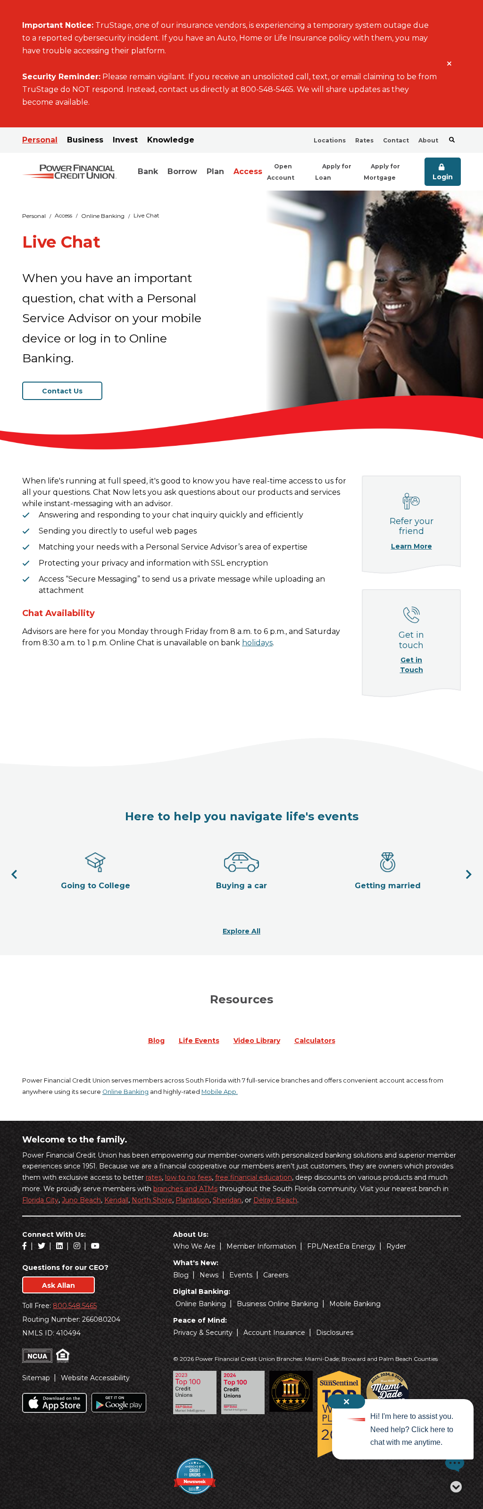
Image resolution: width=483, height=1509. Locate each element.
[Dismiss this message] (449, 64)
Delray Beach (275, 1200)
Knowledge (170, 139)
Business (85, 139)
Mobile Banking (355, 1304)
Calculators (314, 1040)
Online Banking (103, 215)
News (209, 1275)
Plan (215, 171)
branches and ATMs (185, 1188)
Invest (125, 139)
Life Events (199, 1040)
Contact (396, 140)
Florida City (40, 1200)
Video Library (256, 1040)
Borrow (182, 171)
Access (247, 171)
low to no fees (188, 1177)
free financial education (253, 1177)
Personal (40, 139)
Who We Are (194, 1246)
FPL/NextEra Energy (341, 1246)
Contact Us (62, 391)
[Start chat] (452, 1463)
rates (154, 1177)
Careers (275, 1275)
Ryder (396, 1246)
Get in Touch (417, 665)
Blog (156, 1040)
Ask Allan (58, 1285)
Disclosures (334, 1332)
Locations (330, 140)
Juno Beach (81, 1200)
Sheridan (227, 1200)
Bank (148, 171)
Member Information (261, 1246)
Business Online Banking (277, 1304)
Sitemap (36, 1378)
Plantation (192, 1200)
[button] (14, 874)
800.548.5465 (75, 1305)
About (428, 140)
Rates (364, 140)
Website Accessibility (95, 1378)
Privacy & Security (203, 1332)
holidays (257, 642)
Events (240, 1275)
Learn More (412, 546)
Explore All (241, 930)
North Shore (152, 1200)
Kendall (116, 1200)
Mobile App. (219, 1091)
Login (443, 177)
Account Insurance (274, 1332)
